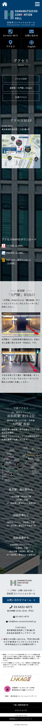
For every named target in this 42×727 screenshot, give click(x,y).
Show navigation (37, 4)
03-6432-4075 (10, 35)
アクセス (10, 46)
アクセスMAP (21, 78)
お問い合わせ (31, 35)
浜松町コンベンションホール (21, 593)
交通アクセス (21, 97)
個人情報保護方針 (22, 705)
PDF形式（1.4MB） (15, 245)
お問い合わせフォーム (19, 600)
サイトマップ (21, 710)
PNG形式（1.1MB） (15, 252)
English (32, 46)
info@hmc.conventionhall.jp (22, 621)
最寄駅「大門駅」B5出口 (21, 87)
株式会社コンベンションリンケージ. (21, 719)
